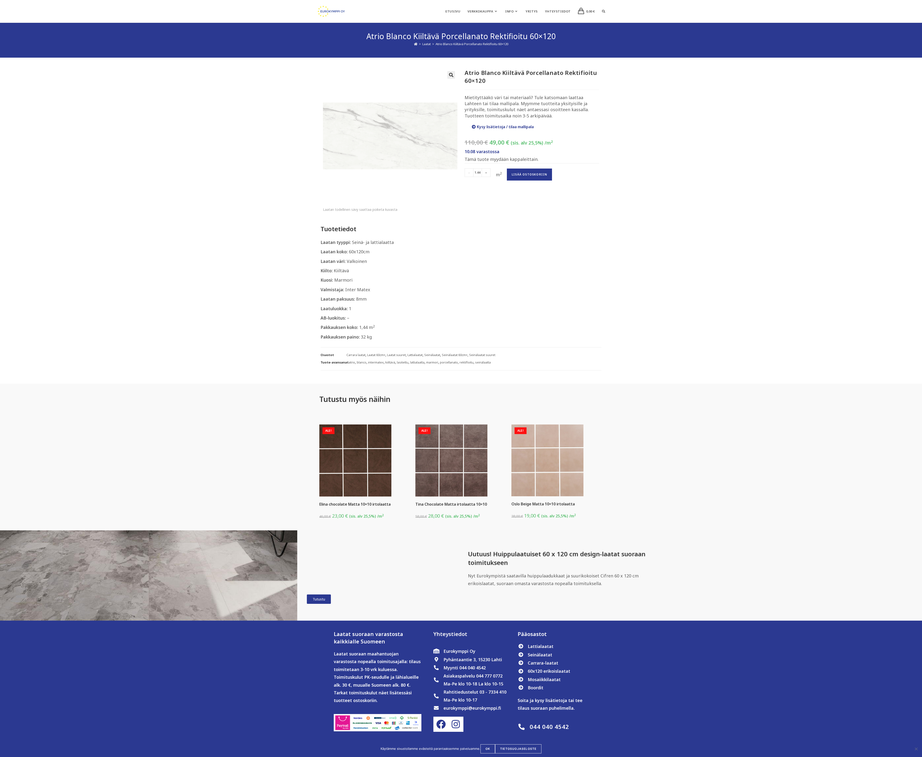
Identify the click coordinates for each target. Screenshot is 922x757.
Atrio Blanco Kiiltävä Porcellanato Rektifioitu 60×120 (472, 44)
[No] (916, 748)
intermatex (376, 362)
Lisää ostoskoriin (529, 174)
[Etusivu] (416, 44)
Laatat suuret (396, 355)
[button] (451, 75)
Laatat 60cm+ (376, 355)
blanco (361, 362)
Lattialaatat (415, 355)
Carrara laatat (355, 355)
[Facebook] (440, 724)
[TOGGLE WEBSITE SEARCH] (603, 11)
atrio (352, 362)
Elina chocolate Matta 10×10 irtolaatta (355, 504)
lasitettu (402, 362)
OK (487, 749)
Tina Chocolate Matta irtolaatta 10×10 (451, 504)
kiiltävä (390, 362)
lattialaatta (417, 362)
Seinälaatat (432, 355)
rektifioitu (466, 362)
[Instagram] (455, 724)
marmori (432, 362)
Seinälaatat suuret (482, 355)
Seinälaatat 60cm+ (454, 355)
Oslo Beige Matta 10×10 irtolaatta (543, 504)
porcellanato (449, 362)
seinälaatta (483, 362)
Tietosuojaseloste (518, 749)
